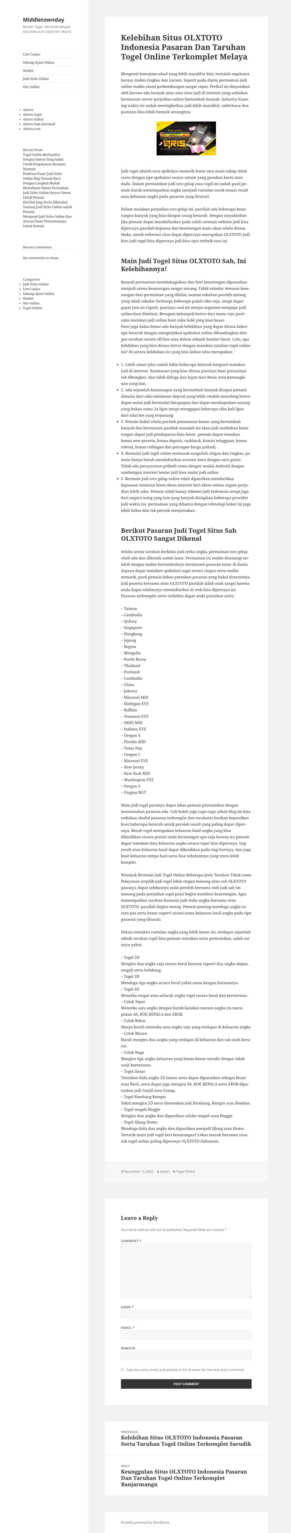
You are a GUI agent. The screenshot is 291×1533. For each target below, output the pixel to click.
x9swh (164, 1171)
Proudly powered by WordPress (145, 1522)
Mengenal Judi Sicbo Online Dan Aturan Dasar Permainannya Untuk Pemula (47, 221)
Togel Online (32, 308)
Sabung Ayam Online (38, 62)
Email (127, 1327)
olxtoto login (32, 114)
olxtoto (28, 110)
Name (127, 1307)
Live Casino (31, 54)
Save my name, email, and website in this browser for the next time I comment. (185, 1369)
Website (128, 1348)
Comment (131, 1241)
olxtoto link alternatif (39, 124)
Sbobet (28, 70)
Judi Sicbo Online (36, 79)
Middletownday (43, 19)
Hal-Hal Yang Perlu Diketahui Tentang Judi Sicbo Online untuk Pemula (47, 207)
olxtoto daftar (33, 119)
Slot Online (31, 87)
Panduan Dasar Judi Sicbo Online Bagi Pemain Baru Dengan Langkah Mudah (42, 178)
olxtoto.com (32, 129)
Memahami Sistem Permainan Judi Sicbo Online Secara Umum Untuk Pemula (47, 193)
